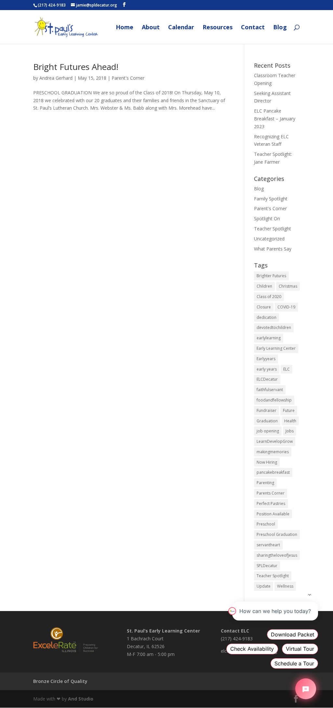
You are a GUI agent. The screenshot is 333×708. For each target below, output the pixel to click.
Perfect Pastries (271, 503)
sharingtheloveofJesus (277, 555)
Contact (253, 28)
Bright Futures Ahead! (75, 67)
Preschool (266, 524)
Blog (280, 28)
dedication (266, 317)
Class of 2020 (269, 296)
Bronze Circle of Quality (60, 681)
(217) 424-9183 (52, 5)
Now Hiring (267, 462)
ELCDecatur (267, 379)
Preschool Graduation (277, 534)
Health (290, 421)
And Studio (80, 699)
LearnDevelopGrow (275, 441)
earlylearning (269, 338)
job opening (268, 431)
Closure (264, 307)
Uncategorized (269, 239)
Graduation (267, 421)
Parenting (265, 482)
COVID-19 (286, 307)
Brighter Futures (271, 276)
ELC (286, 369)
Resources (218, 28)
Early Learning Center (276, 348)
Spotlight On (267, 218)
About (151, 28)
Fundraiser (266, 410)
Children (264, 286)
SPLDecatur (267, 565)
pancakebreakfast (273, 472)
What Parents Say (272, 249)
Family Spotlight (270, 199)
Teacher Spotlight (272, 228)
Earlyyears (266, 358)
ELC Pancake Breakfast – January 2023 (274, 118)
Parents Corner (271, 493)
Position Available (273, 514)
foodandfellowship (274, 400)
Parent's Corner (128, 78)
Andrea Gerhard (56, 78)
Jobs (290, 431)
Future (289, 410)
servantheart (268, 545)
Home (124, 28)
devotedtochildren (274, 327)
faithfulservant (270, 389)
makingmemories (273, 452)
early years (267, 369)
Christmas (288, 286)
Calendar (181, 28)
